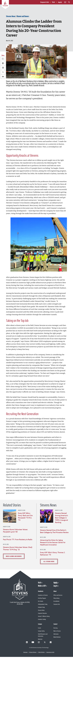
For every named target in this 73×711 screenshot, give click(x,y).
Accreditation (56, 601)
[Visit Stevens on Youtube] (33, 642)
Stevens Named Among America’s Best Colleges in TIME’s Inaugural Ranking (61, 518)
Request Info (44, 2)
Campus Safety (41, 631)
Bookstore (40, 639)
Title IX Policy (41, 652)
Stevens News (10, 16)
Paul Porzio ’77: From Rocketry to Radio (17, 539)
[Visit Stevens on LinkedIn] (27, 642)
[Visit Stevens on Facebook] (51, 642)
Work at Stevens (57, 631)
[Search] (69, 2)
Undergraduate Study (42, 604)
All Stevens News (49, 561)
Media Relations (57, 637)
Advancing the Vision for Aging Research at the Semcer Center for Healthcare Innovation (52, 542)
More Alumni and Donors (14, 556)
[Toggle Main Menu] (65, 2)
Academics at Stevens (43, 595)
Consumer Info (57, 604)
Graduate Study (41, 607)
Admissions (56, 634)
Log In (55, 585)
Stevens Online (41, 610)
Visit (53, 2)
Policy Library (56, 598)
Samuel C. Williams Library (44, 616)
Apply (60, 2)
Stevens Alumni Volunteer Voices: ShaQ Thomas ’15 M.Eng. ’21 (17, 548)
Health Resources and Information (42, 635)
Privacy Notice (32, 652)
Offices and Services (58, 595)
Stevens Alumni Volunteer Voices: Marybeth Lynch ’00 (15, 530)
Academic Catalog (42, 619)
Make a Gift (42, 585)
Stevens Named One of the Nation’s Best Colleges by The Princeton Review (54, 531)
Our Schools (40, 601)
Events (39, 628)
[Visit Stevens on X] (45, 642)
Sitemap (25, 652)
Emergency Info (50, 652)
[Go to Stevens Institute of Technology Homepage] (20, 589)
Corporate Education (42, 613)
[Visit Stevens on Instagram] (39, 642)
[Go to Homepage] (5, 5)
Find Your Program (42, 598)
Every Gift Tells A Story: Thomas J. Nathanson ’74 (52, 553)
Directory (56, 628)
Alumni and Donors (23, 16)
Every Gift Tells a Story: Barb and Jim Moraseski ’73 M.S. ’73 (25, 516)
